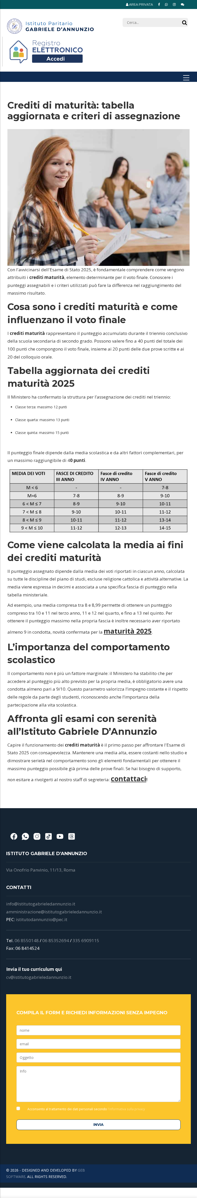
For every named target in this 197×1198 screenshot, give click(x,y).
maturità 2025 (128, 631)
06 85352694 (55, 940)
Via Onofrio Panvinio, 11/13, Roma (40, 870)
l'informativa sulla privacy (126, 1109)
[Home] (50, 24)
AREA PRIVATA (140, 4)
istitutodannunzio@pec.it (41, 919)
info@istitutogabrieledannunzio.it (40, 904)
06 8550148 (27, 940)
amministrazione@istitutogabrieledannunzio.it (54, 912)
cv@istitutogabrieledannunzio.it (38, 977)
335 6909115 (86, 940)
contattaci (128, 778)
